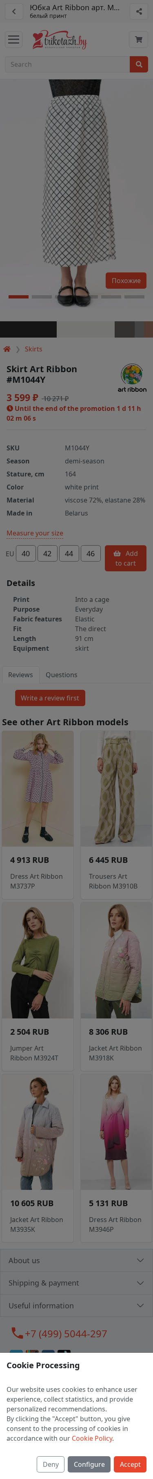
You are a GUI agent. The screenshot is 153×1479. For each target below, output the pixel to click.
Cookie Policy (92, 1438)
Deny (51, 1464)
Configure (89, 1464)
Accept (130, 1464)
